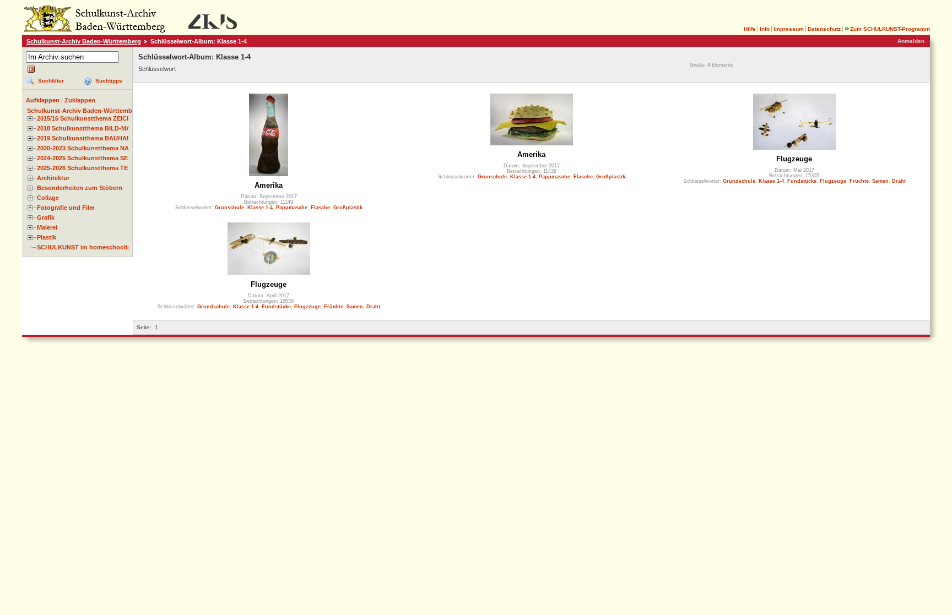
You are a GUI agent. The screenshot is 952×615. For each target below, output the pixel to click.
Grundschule (739, 181)
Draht (899, 181)
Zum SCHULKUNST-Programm (890, 29)
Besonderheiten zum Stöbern (79, 187)
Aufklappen (43, 100)
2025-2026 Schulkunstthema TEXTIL (89, 168)
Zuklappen (79, 100)
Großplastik (348, 207)
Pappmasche (291, 207)
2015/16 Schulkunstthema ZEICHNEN (90, 118)
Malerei (47, 227)
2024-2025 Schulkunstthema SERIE (87, 158)
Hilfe (750, 29)
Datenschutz (824, 29)
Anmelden (910, 41)
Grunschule (229, 207)
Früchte (859, 181)
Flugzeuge (794, 159)
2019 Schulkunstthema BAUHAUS (86, 138)
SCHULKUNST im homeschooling (86, 247)
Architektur (53, 178)
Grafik (46, 217)
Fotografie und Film (66, 207)
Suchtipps (108, 81)
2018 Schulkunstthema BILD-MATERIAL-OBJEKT (108, 128)
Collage (48, 197)
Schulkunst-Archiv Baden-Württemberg (83, 41)
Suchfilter (51, 81)
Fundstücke (801, 181)
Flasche (320, 207)
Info (765, 29)
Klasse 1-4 (260, 207)
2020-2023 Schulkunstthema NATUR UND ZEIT (104, 148)
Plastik (46, 237)
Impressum (789, 29)
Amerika (269, 185)
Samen (880, 181)
